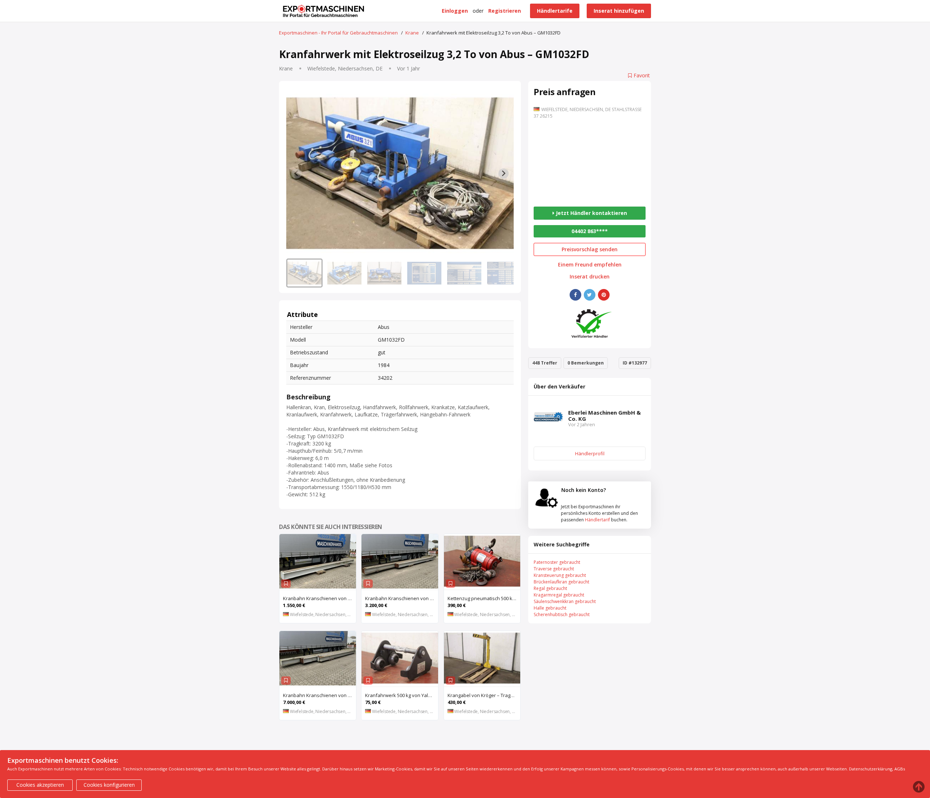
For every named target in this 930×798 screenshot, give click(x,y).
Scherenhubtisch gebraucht (562, 614)
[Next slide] (503, 173)
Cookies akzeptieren (40, 784)
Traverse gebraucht (554, 569)
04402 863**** (589, 231)
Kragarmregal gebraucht (559, 595)
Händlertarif (597, 520)
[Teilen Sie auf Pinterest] (604, 295)
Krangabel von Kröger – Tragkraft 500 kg (484, 695)
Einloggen (455, 10)
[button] (304, 273)
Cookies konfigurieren (109, 784)
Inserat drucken (590, 276)
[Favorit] (286, 583)
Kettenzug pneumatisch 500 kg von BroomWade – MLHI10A (484, 598)
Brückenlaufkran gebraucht (561, 582)
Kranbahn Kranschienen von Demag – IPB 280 (401, 598)
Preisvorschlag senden (590, 249)
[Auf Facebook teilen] (575, 295)
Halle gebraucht (550, 608)
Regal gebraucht (550, 588)
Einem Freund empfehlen (590, 264)
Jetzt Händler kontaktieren (590, 212)
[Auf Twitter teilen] (589, 295)
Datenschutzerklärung (870, 768)
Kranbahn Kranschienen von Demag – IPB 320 (319, 598)
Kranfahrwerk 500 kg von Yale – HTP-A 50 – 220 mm (401, 695)
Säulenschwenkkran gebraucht (565, 601)
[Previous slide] (296, 173)
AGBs (899, 768)
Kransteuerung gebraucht (560, 575)
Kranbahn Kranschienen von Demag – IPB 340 (319, 695)
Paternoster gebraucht (557, 562)
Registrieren (504, 10)
